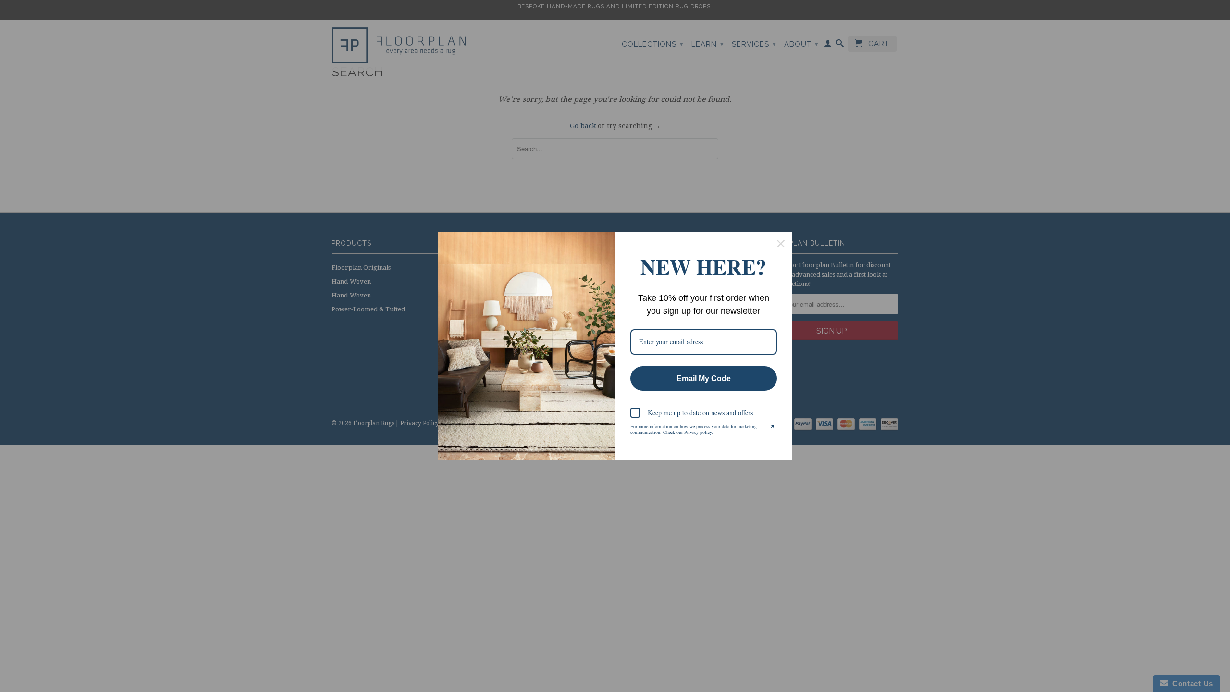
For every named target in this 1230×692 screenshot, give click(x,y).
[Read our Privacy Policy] (771, 427)
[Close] (780, 243)
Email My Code (703, 378)
